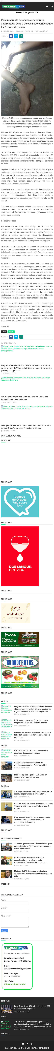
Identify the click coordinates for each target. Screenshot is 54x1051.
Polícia (11, 331)
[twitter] (27, 1044)
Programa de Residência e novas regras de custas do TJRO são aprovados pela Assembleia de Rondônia (32, 819)
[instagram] (31, 1044)
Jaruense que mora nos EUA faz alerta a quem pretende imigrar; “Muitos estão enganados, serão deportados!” (33, 846)
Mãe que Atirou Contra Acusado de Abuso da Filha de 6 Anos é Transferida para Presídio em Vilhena (32, 734)
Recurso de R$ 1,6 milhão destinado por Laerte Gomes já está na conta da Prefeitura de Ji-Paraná (33, 806)
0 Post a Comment (41, 31)
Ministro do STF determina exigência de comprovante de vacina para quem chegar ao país (33, 873)
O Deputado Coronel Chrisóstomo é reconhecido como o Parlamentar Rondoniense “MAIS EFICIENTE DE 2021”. (31, 859)
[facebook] (23, 1044)
